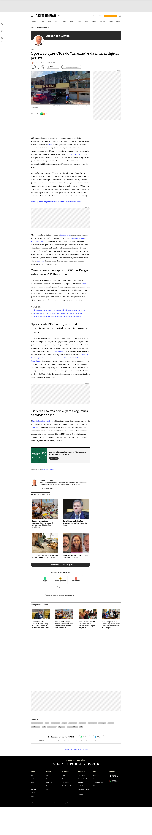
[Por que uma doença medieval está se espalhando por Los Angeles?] (45, 543)
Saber (56, 21)
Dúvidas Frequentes (98, 782)
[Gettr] (93, 764)
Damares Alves (65, 235)
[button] (60, 595)
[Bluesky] (98, 764)
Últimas (42, 21)
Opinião (48, 778)
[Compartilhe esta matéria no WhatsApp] (2, 24)
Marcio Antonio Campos (48, 469)
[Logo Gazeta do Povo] (46, 15)
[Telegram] (89, 764)
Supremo (40, 261)
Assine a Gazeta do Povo (84, 789)
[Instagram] (67, 764)
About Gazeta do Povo (83, 778)
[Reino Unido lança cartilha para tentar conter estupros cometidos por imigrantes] (88, 614)
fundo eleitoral (57, 351)
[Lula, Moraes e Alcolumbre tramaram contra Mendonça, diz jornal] (76, 509)
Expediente (80, 782)
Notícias (34, 21)
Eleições (79, 21)
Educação (33, 789)
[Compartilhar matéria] (38, 67)
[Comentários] (33, 67)
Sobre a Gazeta (81, 775)
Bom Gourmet (65, 778)
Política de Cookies (57, 803)
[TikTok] (80, 764)
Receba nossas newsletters (81, 793)
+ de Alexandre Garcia (47, 488)
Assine (94, 775)
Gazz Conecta (65, 782)
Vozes (49, 21)
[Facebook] (58, 764)
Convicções (49, 782)
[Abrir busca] (59, 16)
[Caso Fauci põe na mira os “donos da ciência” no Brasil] (76, 543)
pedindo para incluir (38, 241)
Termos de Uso (47, 803)
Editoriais (63, 21)
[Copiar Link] (2, 28)
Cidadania (102, 21)
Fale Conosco (96, 785)
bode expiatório (77, 154)
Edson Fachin (35, 427)
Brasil (32, 778)
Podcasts (33, 792)
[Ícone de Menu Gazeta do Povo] (32, 16)
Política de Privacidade (36, 803)
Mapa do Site (67, 803)
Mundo (111, 21)
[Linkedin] (71, 764)
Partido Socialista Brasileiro (42, 421)
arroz (50, 145)
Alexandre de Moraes (78, 238)
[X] (62, 764)
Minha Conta (96, 778)
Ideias (86, 21)
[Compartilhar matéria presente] (2, 31)
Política (71, 21)
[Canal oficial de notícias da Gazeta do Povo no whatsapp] (54, 764)
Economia (94, 21)
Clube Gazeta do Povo (67, 785)
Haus (63, 775)
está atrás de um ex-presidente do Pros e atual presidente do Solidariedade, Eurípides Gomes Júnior (60, 358)
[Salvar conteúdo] (43, 67)
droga (84, 284)
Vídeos (118, 21)
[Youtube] (76, 764)
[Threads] (85, 764)
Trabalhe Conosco (82, 785)
